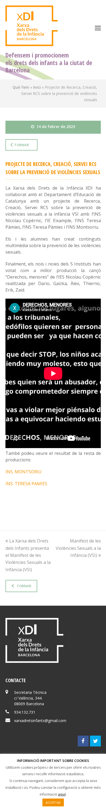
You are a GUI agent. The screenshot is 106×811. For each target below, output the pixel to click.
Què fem (21, 87)
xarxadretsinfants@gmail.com (40, 720)
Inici (37, 87)
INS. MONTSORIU (23, 472)
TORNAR (24, 585)
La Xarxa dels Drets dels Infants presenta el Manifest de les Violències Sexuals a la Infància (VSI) (28, 555)
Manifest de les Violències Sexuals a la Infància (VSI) (78, 548)
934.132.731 (24, 712)
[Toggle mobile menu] (98, 28)
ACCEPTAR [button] (53, 802)
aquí (62, 794)
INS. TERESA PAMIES (26, 484)
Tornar (21, 144)
